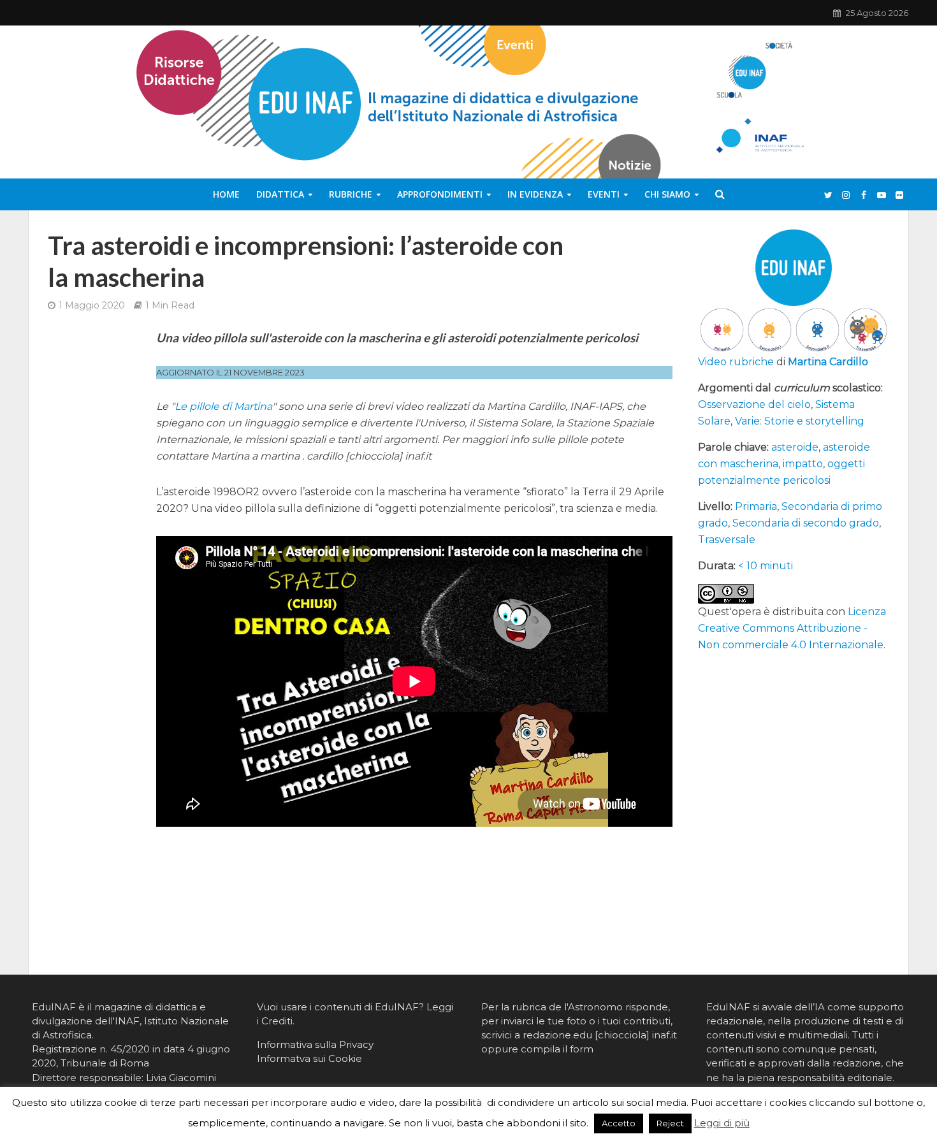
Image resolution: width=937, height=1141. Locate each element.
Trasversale (726, 540)
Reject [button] (670, 1123)
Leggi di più (722, 1123)
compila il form (557, 1049)
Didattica (280, 194)
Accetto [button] (619, 1123)
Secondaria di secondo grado (805, 523)
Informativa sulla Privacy (315, 1044)
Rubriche (350, 194)
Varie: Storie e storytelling (799, 421)
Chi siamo (667, 194)
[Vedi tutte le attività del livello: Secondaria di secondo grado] (817, 329)
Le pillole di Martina (223, 406)
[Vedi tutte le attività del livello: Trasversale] (865, 329)
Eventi (604, 194)
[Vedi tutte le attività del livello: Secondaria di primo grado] (770, 329)
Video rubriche (736, 362)
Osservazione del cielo (754, 404)
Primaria (756, 506)
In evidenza (535, 194)
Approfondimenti (440, 194)
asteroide (794, 447)
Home (226, 194)
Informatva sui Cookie (309, 1058)
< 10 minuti (765, 566)
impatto (803, 464)
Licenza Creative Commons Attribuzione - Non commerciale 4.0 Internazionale (792, 628)
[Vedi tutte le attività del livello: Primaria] (722, 329)
